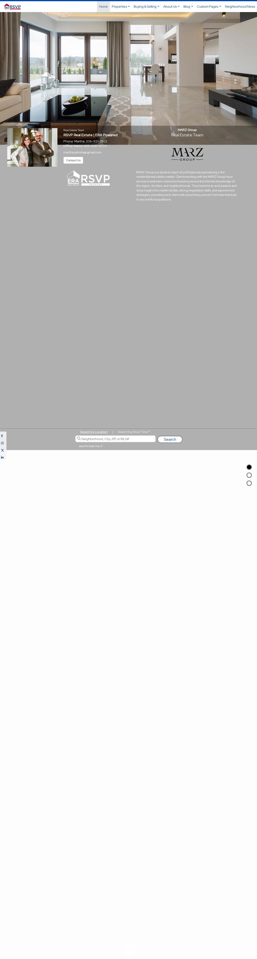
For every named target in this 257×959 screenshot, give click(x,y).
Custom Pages (209, 8)
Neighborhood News (240, 6)
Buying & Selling (147, 8)
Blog (189, 8)
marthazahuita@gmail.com (82, 152)
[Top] (249, 467)
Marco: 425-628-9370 (90, 146)
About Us (172, 8)
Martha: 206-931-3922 (90, 141)
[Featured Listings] (249, 475)
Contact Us (73, 160)
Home (103, 6)
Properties (121, 8)
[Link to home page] (14, 6)
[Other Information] (249, 483)
